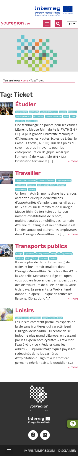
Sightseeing (67, 253)
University (20, 121)
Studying (19, 258)
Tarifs (66, 116)
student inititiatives (54, 116)
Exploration (29, 253)
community (34, 112)
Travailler (28, 173)
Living (53, 253)
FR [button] (70, 24)
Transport (61, 185)
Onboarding (38, 116)
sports (45, 318)
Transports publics (41, 246)
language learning (23, 116)
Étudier (25, 104)
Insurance (72, 112)
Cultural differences (49, 112)
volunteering (31, 121)
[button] (46, 23)
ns (59, 253)
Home (24, 80)
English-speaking (64, 180)
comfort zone (21, 112)
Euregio (19, 253)
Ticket (73, 116)
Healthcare (20, 185)
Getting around (42, 253)
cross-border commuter (26, 180)
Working (32, 189)
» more (73, 161)
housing (63, 112)
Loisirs (24, 310)
